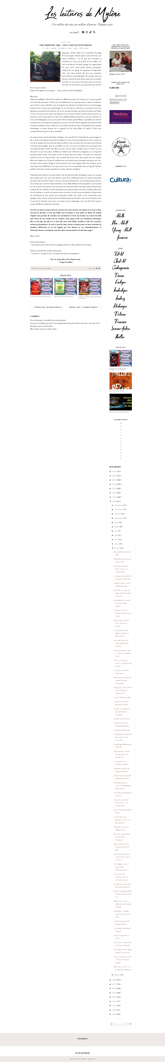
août (116, 523)
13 (120, 438)
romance (75, 48)
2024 (114, 480)
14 (120, 441)
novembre (118, 510)
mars (116, 544)
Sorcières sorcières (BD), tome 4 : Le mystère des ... (121, 569)
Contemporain (62, 48)
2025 (114, 476)
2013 (114, 1001)
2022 (114, 489)
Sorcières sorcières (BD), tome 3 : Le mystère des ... (121, 803)
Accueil (74, 32)
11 (120, 432)
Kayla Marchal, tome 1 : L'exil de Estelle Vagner (123, 603)
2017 (114, 984)
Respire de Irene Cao (122, 719)
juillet (116, 527)
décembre (118, 505)
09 (120, 426)
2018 (114, 980)
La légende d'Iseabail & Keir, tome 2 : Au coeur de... (122, 737)
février (117, 548)
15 (120, 444)
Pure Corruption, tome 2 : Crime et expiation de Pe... (122, 653)
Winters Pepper (84, 48)
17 (120, 450)
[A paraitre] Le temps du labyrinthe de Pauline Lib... (122, 754)
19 (120, 456)
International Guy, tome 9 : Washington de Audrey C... (122, 786)
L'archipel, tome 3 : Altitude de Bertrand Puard (122, 613)
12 (120, 435)
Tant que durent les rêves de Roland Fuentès (121, 643)
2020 (114, 497)
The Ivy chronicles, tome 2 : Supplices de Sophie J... (123, 663)
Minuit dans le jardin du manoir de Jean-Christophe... (122, 680)
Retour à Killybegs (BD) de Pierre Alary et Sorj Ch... (123, 894)
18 (43, 48)
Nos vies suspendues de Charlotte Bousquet (122, 837)
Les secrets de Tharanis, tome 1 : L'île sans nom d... (121, 877)
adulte (47, 48)
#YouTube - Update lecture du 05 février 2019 (122, 914)
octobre (117, 514)
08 (120, 423)
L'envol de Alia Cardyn (122, 698)
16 (120, 447)
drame (70, 48)
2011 (114, 1010)
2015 (114, 993)
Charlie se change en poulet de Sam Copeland (122, 712)
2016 (114, 989)
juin (115, 531)
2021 (114, 493)
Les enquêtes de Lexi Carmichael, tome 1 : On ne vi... (122, 857)
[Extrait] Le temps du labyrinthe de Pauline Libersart (122, 593)
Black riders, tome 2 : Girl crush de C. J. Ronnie (122, 623)
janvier (117, 975)
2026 (114, 471)
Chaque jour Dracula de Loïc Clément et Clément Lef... (123, 690)
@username (85, 1053)
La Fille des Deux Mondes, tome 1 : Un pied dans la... (122, 820)
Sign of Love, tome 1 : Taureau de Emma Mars (122, 847)
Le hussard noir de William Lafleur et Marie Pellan (121, 633)
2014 (114, 997)
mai (116, 535)
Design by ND (91, 1059)
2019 (114, 502)
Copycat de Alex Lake (122, 730)
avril (116, 540)
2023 (114, 484)
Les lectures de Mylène (82, 14)
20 (120, 459)
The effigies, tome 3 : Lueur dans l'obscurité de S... (122, 867)
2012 (114, 1006)
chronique (54, 48)
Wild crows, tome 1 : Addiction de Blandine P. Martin (123, 904)
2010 (114, 1014)
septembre (118, 518)
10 (120, 429)
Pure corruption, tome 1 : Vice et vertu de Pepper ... (122, 960)
